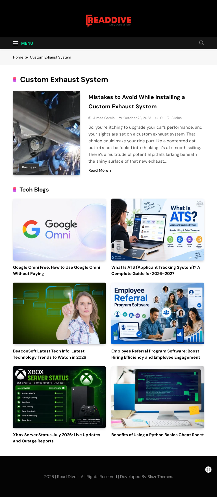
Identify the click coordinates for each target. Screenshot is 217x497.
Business (29, 167)
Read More (98, 170)
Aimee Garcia (104, 118)
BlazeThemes (159, 476)
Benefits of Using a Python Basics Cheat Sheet (157, 435)
